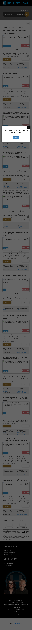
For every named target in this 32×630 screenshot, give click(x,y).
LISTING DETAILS (7, 59)
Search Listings (8, 554)
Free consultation (8, 567)
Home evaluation (8, 565)
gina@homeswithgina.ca (22, 67)
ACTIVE (22, 10)
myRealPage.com (18, 623)
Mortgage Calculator (9, 552)
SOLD (28, 10)
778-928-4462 (20, 66)
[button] (13, 614)
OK (16, 137)
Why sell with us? (8, 563)
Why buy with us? (8, 550)
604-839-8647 (6, 66)
